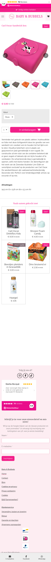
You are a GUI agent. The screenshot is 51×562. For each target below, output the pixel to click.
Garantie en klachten (10, 520)
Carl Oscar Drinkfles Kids (13, 232)
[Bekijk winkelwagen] (48, 16)
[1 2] (5, 130)
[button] (6, 84)
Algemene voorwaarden (11, 525)
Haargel (14, 297)
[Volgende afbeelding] (45, 55)
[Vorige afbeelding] (5, 55)
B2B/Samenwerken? (10, 500)
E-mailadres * (7, 446)
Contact (5, 478)
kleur (5, 112)
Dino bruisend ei (37, 264)
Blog (3, 482)
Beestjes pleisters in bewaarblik (13, 265)
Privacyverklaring (8, 491)
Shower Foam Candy (37, 232)
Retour (4, 516)
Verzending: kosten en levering (14, 512)
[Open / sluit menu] (2, 16)
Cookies (5, 495)
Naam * (5, 435)
